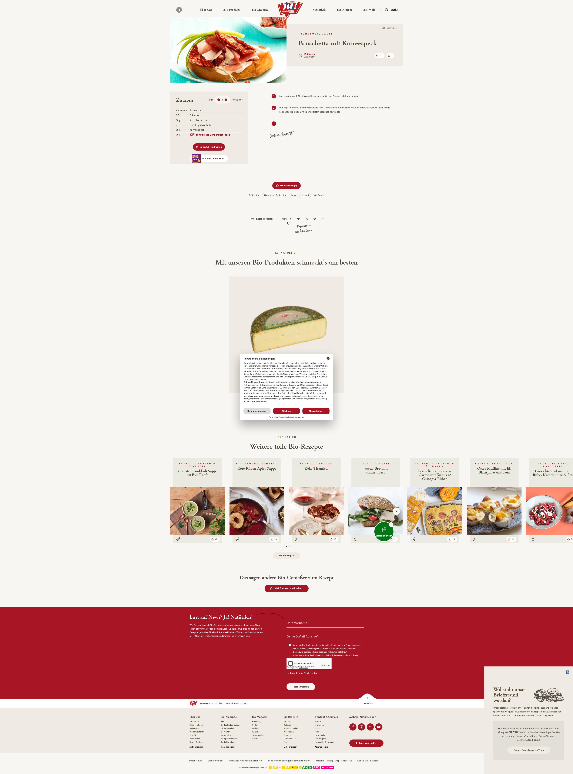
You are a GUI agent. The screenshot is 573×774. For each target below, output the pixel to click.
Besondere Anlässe (292, 728)
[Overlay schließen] (568, 672)
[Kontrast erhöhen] (179, 10)
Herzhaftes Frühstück (275, 195)
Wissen (255, 732)
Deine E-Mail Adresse (302, 636)
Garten (255, 725)
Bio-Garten (225, 732)
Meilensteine (195, 728)
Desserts (287, 735)
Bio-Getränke (226, 735)
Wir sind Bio (194, 721)
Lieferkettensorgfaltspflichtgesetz (334, 761)
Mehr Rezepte (286, 555)
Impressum (319, 725)
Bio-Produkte (229, 717)
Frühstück (254, 195)
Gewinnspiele (320, 739)
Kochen (255, 728)
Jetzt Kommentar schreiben (288, 588)
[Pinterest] (370, 727)
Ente (285, 742)
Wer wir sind (195, 739)
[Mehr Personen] (226, 99)
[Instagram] (361, 727)
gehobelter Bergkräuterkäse (212, 134)
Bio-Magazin (259, 717)
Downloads (320, 735)
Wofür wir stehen (197, 732)
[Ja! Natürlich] (290, 11)
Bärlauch (287, 725)
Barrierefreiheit (215, 761)
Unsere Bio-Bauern (197, 742)
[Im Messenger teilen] (315, 219)
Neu (222, 721)
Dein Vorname (297, 623)
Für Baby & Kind (227, 728)
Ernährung (256, 721)
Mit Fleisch (319, 195)
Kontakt (318, 721)
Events (255, 739)
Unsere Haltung (196, 725)
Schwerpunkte (258, 735)
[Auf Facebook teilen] (291, 219)
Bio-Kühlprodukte (228, 742)
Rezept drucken (264, 219)
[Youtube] (378, 727)
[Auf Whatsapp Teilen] (307, 219)
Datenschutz (195, 761)
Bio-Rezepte (291, 717)
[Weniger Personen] (218, 99)
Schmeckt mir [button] (290, 185)
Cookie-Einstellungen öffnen (529, 750)
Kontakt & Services (326, 717)
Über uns (195, 717)
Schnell (305, 195)
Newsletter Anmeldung (325, 742)
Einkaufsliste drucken (211, 147)
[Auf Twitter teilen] (299, 219)
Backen (287, 721)
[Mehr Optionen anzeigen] (323, 219)
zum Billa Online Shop (213, 158)
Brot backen (289, 732)
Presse (318, 728)
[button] (206, 10)
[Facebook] (352, 727)
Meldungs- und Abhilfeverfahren (245, 761)
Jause (293, 195)
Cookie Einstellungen (368, 761)
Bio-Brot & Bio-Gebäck (230, 725)
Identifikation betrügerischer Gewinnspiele (289, 761)
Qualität (193, 735)
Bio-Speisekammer (229, 739)
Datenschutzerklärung (528, 740)
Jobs (317, 732)
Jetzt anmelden (301, 687)
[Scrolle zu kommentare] (390, 55)
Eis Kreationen (290, 739)
